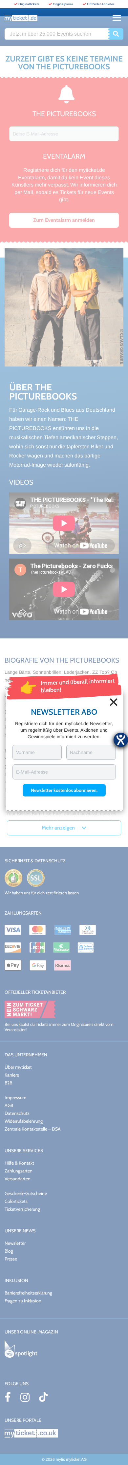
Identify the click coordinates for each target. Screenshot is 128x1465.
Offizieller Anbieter (100, 4)
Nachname (81, 752)
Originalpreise (63, 4)
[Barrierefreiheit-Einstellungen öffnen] (121, 740)
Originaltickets (28, 4)
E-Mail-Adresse (32, 772)
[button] (64, 790)
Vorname (25, 752)
